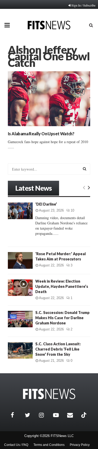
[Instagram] (44, 415)
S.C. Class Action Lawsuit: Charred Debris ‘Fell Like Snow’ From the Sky (58, 349)
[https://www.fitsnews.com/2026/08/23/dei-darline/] (20, 210)
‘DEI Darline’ (46, 204)
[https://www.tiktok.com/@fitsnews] (84, 415)
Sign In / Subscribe (83, 5)
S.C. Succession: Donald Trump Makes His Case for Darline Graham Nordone (62, 317)
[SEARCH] (84, 169)
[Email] (73, 415)
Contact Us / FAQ (16, 445)
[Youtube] (59, 415)
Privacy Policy (80, 445)
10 (72, 210)
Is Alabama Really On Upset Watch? (41, 133)
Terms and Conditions (49, 445)
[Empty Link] (84, 187)
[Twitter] (30, 415)
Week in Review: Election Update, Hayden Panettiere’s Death (61, 286)
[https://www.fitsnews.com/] (49, 394)
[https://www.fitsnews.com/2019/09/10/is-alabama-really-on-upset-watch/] (49, 98)
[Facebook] (16, 415)
